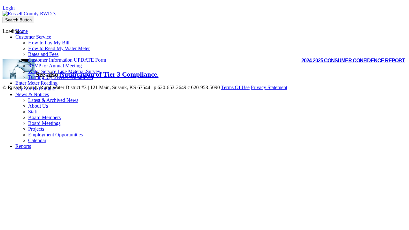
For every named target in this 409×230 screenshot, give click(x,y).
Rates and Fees (43, 54)
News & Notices (32, 94)
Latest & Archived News (53, 100)
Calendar (37, 140)
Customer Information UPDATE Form (67, 60)
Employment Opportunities (55, 134)
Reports (23, 146)
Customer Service (33, 37)
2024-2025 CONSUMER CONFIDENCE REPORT (353, 60)
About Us (38, 106)
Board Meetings (44, 123)
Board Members (44, 117)
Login (9, 8)
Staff (33, 111)
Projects (36, 129)
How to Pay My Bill (48, 42)
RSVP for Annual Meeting (55, 65)
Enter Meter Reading (36, 83)
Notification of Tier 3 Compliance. (109, 74)
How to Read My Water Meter (59, 48)
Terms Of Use (235, 87)
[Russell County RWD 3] (29, 13)
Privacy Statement (269, 87)
